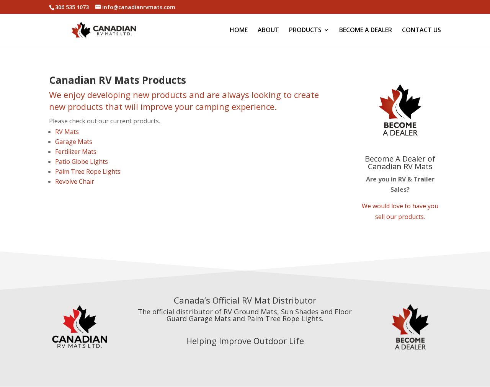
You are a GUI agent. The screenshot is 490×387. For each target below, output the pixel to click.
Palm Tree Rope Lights (88, 171)
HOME (239, 30)
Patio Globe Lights (81, 161)
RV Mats (67, 131)
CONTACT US (421, 30)
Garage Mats (73, 141)
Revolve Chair (74, 181)
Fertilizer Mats (75, 151)
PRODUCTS (305, 30)
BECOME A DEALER (365, 30)
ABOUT (268, 30)
